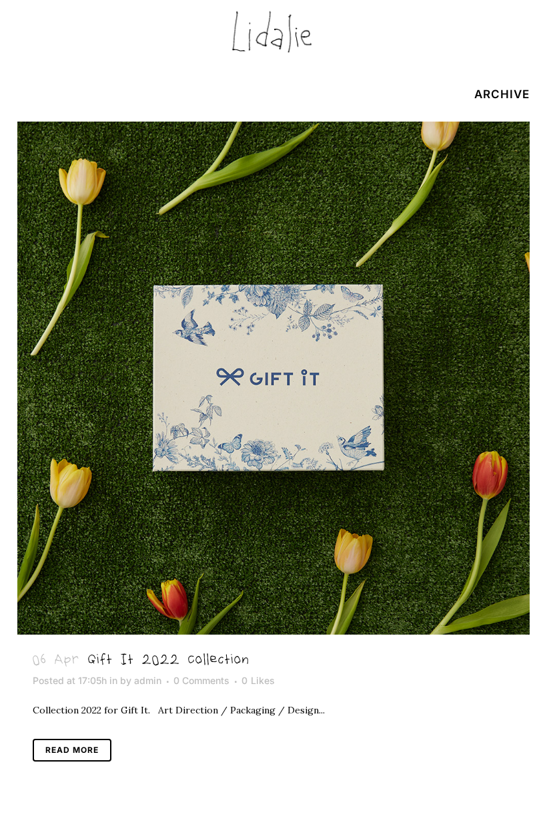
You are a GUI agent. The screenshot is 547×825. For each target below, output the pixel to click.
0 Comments (201, 680)
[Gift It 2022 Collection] (273, 378)
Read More (72, 750)
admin (147, 680)
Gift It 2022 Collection (168, 661)
